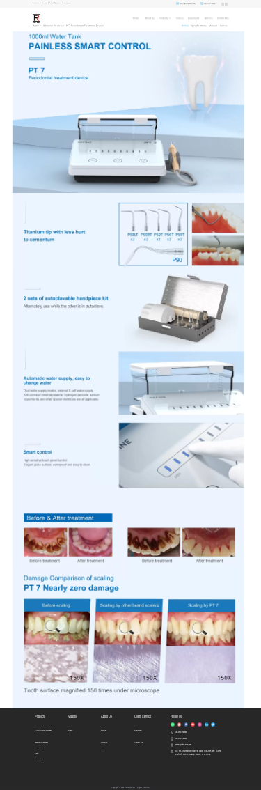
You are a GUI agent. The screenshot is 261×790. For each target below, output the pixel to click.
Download (193, 18)
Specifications (198, 25)
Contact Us (222, 18)
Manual (213, 25)
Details (185, 25)
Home (136, 18)
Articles (208, 18)
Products (163, 18)
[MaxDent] (36, 18)
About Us (149, 18)
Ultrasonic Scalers (52, 25)
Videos (179, 18)
